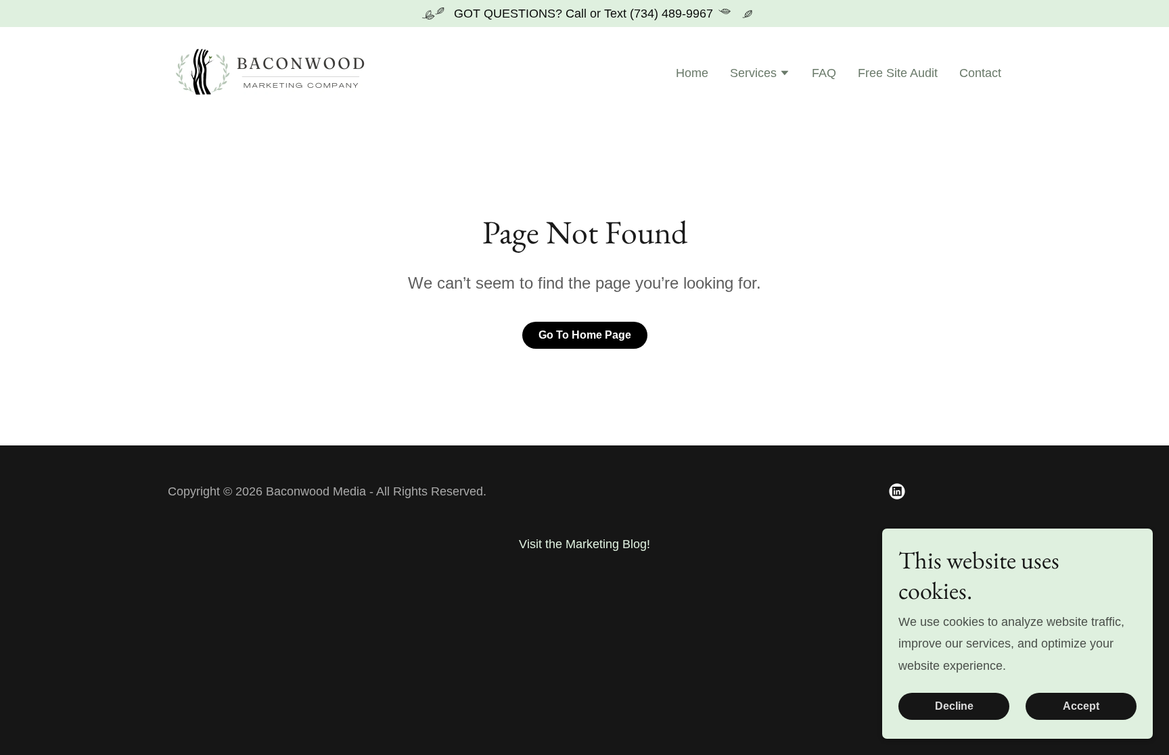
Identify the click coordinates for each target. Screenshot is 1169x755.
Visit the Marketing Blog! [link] (584, 544)
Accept (1081, 706)
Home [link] (692, 73)
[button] (760, 74)
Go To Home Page (584, 335)
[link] (272, 72)
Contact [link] (980, 73)
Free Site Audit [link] (898, 73)
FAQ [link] (824, 73)
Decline (954, 706)
